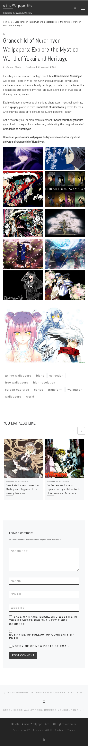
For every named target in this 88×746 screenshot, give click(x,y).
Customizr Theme (65, 730)
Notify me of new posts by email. (41, 646)
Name (16, 581)
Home (6, 21)
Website (18, 607)
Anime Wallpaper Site (36, 724)
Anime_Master (15, 67)
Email (16, 594)
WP (28, 730)
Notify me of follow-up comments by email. (41, 636)
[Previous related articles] (73, 430)
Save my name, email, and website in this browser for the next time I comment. (43, 620)
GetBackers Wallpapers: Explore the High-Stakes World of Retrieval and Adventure (63, 489)
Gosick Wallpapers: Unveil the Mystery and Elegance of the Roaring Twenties (22, 489)
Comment (19, 551)
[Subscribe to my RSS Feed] (44, 740)
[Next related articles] (81, 430)
